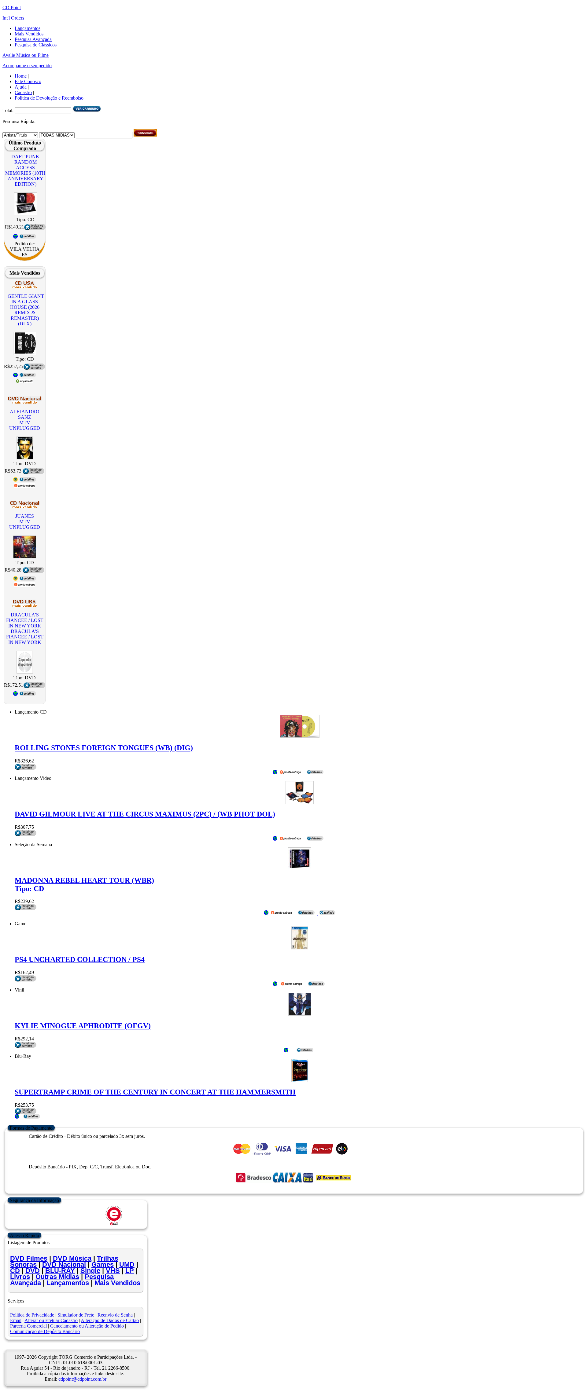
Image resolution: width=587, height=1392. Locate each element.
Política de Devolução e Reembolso (49, 97)
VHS (113, 1270)
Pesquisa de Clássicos (36, 44)
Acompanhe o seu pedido (27, 65)
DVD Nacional (64, 1264)
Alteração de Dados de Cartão (110, 1320)
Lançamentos (27, 28)
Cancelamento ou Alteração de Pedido (87, 1325)
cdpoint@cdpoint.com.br (82, 1379)
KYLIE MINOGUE (83, 1026)
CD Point (11, 7)
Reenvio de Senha (115, 1314)
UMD (127, 1264)
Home (21, 76)
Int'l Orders (13, 17)
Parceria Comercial (28, 1325)
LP (129, 1270)
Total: (8, 110)
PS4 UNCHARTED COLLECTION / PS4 (80, 959)
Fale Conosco (28, 81)
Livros (20, 1277)
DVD (32, 1270)
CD (15, 1270)
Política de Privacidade (32, 1314)
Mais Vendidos (29, 33)
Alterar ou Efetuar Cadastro (51, 1320)
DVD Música (72, 1258)
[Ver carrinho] (86, 110)
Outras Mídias (57, 1277)
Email (15, 1320)
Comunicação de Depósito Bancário (45, 1331)
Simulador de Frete (75, 1314)
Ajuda (21, 87)
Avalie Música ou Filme (25, 55)
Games (102, 1264)
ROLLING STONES (104, 748)
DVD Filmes (28, 1258)
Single (90, 1270)
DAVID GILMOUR (145, 814)
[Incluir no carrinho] (25, 834)
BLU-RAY (60, 1270)
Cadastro (23, 92)
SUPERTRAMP (155, 1092)
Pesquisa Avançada (33, 39)
